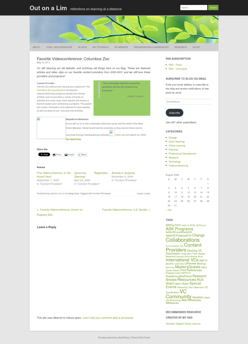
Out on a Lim (48, 7)
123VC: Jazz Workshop (59, 47)
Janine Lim (55, 193)
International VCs (182, 259)
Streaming (182, 287)
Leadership (179, 263)
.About (36, 47)
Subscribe (174, 112)
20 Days (82, 47)
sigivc (178, 283)
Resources (186, 279)
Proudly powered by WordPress (113, 337)
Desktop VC (194, 250)
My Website (121, 47)
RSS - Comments (178, 68)
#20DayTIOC (173, 225)
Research (180, 47)
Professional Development (182, 153)
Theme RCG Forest (140, 337)
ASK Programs (179, 228)
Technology (175, 161)
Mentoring (170, 267)
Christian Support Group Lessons (183, 323)
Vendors (197, 297)
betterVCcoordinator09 (179, 232)
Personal (173, 149)
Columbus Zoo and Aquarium (51, 90)
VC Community (179, 293)
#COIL (193, 225)
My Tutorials (101, 47)
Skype (196, 47)
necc (204, 267)
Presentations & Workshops (151, 47)
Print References (191, 270)
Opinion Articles (173, 270)
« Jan (169, 209)
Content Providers (102, 193)
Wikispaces (172, 303)
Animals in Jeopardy (123, 173)
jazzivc (169, 263)
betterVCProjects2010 (178, 235)
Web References (191, 300)
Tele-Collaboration (196, 287)
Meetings (201, 263)
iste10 (203, 260)
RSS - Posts (175, 64)
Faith (194, 253)
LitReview (190, 263)
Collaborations (183, 239)
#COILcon (201, 225)
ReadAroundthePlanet (179, 276)
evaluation (186, 253)
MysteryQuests (187, 266)
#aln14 (185, 225)
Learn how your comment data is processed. (108, 317)
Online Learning (177, 145)
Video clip (120, 134)
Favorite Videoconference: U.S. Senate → (126, 209)
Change (173, 137)
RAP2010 (186, 272)
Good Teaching (176, 141)
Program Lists (173, 273)
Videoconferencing (178, 165)
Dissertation (173, 253)
